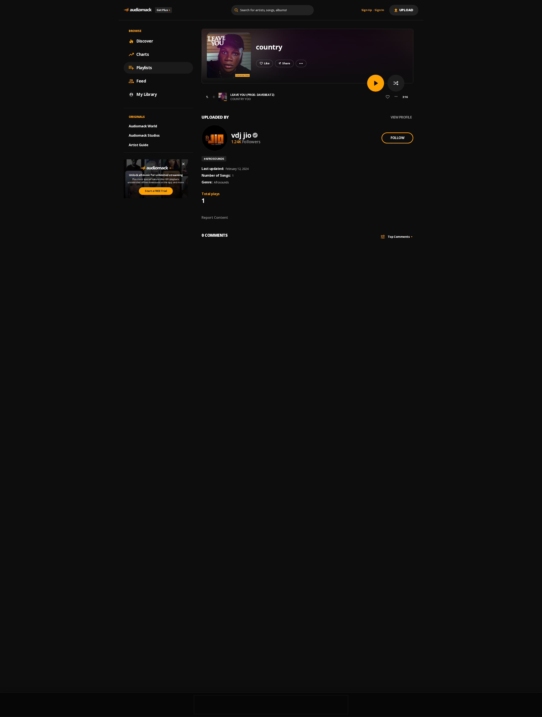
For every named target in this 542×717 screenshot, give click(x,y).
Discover (144, 41)
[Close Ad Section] (183, 164)
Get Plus (163, 10)
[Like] (388, 97)
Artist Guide (138, 145)
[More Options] (396, 97)
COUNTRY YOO (240, 99)
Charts (142, 54)
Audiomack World (143, 126)
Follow (397, 137)
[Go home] (138, 10)
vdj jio (241, 135)
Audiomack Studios (144, 135)
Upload (406, 10)
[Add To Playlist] (214, 97)
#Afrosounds (214, 159)
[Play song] (375, 83)
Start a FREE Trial (156, 191)
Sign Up (366, 10)
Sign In (379, 10)
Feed (141, 81)
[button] (306, 97)
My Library (146, 94)
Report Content (215, 217)
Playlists (144, 67)
